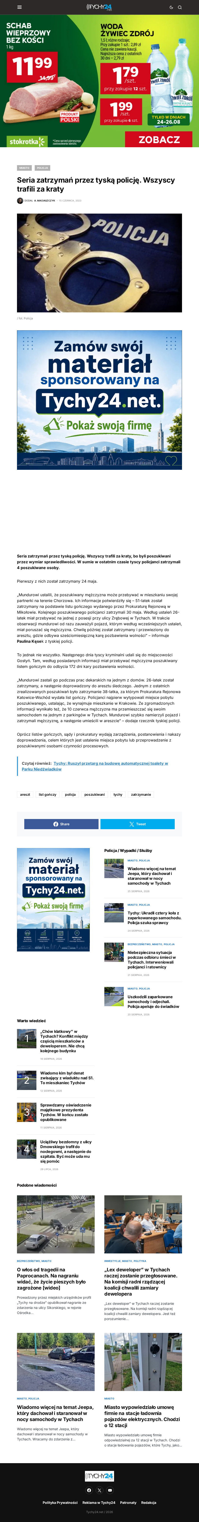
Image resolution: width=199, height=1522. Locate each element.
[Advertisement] (99, 504)
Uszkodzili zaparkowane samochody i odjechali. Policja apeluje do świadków (153, 1001)
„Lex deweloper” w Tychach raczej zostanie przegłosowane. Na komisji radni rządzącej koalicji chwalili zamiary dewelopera (140, 1282)
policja (70, 794)
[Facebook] (89, 1490)
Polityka (140, 1260)
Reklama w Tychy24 (99, 1502)
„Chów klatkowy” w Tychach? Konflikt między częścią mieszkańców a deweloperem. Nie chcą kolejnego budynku (64, 1041)
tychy (118, 794)
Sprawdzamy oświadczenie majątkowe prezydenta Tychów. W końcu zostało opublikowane (65, 1112)
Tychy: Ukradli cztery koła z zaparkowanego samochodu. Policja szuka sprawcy (155, 918)
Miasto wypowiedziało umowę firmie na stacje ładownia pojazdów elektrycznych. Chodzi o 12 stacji (142, 1416)
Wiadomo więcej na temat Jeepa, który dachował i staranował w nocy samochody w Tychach (152, 876)
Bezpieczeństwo (139, 944)
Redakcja (148, 1502)
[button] (19, 7)
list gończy (47, 794)
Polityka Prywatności (60, 1502)
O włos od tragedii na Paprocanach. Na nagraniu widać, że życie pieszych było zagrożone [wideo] (51, 1279)
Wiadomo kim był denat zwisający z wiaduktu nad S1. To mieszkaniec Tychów (66, 1078)
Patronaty (128, 1502)
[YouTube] (110, 1490)
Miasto (24, 167)
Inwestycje (112, 1260)
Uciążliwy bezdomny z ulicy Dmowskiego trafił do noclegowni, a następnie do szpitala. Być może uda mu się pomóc (66, 1151)
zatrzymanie (141, 794)
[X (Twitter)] (99, 1490)
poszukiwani (94, 794)
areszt (25, 794)
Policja (42, 167)
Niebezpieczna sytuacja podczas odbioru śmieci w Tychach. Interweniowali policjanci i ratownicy (152, 959)
